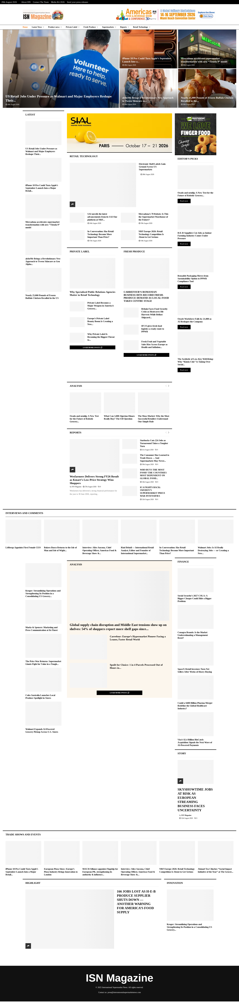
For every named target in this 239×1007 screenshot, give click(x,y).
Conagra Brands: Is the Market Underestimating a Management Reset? (193, 635)
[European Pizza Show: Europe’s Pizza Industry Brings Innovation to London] (62, 853)
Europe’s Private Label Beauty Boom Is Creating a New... (100, 321)
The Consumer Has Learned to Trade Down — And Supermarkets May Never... (154, 458)
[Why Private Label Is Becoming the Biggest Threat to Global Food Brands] (77, 338)
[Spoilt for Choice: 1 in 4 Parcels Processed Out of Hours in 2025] (88, 675)
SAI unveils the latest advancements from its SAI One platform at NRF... (102, 217)
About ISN (26, 2)
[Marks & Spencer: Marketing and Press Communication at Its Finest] (43, 612)
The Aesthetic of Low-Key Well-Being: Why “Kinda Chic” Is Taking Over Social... (195, 362)
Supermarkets (108, 27)
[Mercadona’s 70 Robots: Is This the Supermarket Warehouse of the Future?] (128, 218)
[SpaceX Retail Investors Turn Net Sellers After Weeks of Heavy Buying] (196, 654)
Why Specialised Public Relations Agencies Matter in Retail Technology (92, 293)
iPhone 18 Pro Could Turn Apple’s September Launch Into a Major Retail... (41, 188)
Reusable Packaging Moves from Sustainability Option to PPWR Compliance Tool (193, 279)
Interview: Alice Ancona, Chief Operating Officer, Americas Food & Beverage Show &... (99, 550)
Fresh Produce (90, 27)
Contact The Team (41, 2)
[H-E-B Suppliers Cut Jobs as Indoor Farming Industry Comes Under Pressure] (196, 217)
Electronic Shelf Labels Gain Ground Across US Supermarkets (152, 167)
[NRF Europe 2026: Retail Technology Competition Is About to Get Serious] (128, 235)
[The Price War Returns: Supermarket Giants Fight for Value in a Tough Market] (43, 646)
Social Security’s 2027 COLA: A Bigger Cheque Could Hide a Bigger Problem (194, 598)
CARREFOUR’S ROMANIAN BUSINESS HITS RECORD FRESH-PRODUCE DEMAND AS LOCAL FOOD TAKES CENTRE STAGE (146, 296)
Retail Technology (140, 27)
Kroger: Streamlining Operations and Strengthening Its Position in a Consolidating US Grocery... (43, 593)
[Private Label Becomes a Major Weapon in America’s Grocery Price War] (77, 306)
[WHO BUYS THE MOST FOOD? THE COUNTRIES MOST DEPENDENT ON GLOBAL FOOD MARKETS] (129, 473)
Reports (123, 27)
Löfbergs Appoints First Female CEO (23, 547)
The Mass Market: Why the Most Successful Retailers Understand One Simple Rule (153, 419)
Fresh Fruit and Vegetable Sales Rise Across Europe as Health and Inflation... (154, 344)
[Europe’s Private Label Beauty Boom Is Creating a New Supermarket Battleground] (77, 322)
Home (25, 27)
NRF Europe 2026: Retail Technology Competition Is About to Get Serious (151, 234)
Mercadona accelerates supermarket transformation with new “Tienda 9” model (42, 225)
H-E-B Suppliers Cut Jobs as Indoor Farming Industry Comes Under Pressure (195, 236)
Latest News (37, 27)
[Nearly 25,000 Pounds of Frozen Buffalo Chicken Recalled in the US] (43, 280)
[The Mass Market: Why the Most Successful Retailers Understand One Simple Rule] (153, 402)
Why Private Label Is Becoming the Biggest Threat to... (101, 337)
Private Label (71, 27)
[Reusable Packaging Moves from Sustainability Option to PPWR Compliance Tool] (196, 260)
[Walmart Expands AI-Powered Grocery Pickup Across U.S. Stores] (43, 714)
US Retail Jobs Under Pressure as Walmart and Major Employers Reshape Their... (41, 151)
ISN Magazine (76, 487)
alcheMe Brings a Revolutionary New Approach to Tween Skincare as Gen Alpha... (43, 261)
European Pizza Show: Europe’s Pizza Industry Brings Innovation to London (61, 872)
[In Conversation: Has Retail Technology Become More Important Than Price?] (77, 235)
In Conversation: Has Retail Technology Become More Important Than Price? (100, 234)
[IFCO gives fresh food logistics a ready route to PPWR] (131, 330)
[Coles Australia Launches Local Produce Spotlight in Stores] (43, 680)
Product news (53, 27)
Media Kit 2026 (58, 2)
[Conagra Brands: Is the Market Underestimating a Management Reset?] (196, 617)
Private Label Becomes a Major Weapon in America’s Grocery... (100, 306)
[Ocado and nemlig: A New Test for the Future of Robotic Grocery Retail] (85, 402)
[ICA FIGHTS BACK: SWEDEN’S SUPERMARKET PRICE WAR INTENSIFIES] (129, 491)
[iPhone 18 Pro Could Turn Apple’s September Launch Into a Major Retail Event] (43, 170)
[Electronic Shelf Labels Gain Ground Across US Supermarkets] (103, 185)
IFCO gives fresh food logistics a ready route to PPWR (152, 329)
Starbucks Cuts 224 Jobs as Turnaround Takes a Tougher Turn (154, 443)
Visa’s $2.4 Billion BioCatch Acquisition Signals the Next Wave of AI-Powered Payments (195, 742)
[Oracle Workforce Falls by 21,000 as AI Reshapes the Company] (196, 303)
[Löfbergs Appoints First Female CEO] (23, 531)
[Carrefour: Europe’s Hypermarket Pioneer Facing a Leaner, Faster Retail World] (88, 647)
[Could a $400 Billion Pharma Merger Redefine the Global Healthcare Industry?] (196, 687)
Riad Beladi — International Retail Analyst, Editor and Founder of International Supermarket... (137, 550)
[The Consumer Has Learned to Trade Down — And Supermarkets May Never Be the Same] (129, 459)
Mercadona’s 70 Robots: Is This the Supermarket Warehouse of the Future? (153, 217)
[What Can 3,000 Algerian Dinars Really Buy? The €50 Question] (119, 402)
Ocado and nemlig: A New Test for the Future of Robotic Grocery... (84, 419)
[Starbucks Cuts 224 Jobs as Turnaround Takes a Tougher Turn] (129, 444)
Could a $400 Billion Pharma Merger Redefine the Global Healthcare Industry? (195, 706)
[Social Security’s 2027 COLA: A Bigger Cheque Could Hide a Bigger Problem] (196, 580)
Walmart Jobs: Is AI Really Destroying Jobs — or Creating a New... (213, 550)
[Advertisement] (119, 372)
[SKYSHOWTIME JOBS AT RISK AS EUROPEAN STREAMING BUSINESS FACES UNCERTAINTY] (196, 772)
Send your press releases (77, 2)
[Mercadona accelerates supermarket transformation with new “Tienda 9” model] (43, 206)
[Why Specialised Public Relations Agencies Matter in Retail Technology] (92, 273)
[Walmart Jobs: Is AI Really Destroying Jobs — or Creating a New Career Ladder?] (215, 531)
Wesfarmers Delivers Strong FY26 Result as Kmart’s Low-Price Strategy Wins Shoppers (94, 480)
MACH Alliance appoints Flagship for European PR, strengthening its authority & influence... (100, 872)
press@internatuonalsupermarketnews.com (124, 992)
